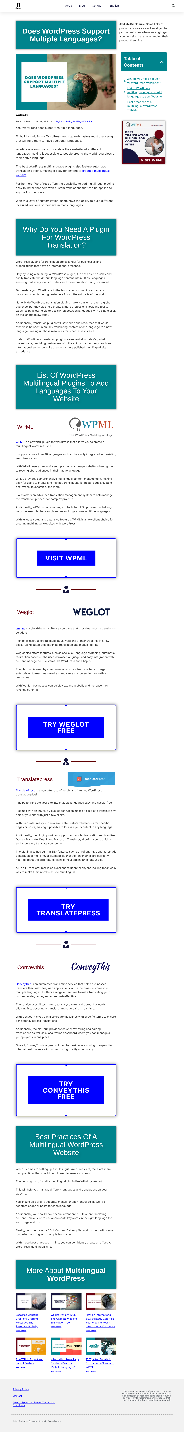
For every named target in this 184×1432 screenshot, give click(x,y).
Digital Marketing (64, 121)
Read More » (21, 1331)
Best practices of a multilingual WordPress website (142, 106)
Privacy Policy (21, 1389)
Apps (68, 5)
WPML (20, 442)
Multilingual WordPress (83, 121)
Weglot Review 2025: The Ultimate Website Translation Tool (64, 1318)
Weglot (20, 628)
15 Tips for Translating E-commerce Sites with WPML (100, 1363)
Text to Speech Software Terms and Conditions (34, 1404)
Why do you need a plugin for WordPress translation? (144, 81)
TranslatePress (25, 790)
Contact (97, 5)
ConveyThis (23, 984)
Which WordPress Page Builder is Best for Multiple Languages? (65, 1363)
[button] (173, 6)
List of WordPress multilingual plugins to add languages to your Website (144, 92)
